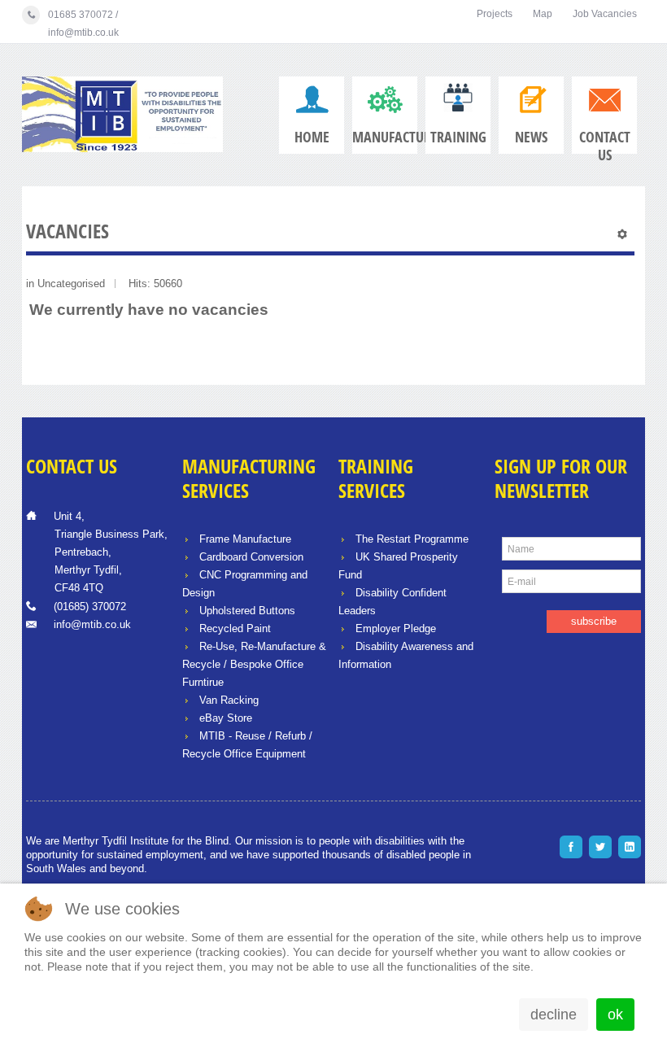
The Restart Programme (412, 539)
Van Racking (229, 700)
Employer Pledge (395, 628)
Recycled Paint (235, 628)
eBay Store (225, 718)
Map (542, 14)
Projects (494, 14)
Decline (553, 1014)
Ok (615, 1014)
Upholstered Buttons (247, 610)
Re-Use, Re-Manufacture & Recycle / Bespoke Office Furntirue (254, 664)
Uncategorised (71, 283)
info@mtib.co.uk (92, 624)
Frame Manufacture (245, 539)
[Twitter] (600, 847)
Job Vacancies (605, 14)
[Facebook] (571, 847)
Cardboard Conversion (251, 557)
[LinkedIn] (629, 847)
